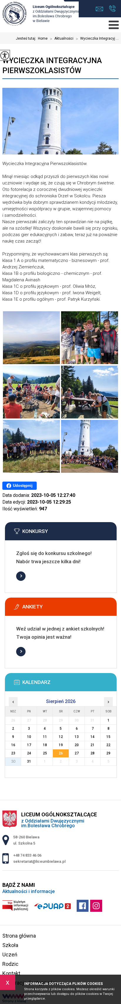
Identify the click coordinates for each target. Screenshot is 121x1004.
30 (13, 761)
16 (13, 745)
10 (29, 737)
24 (29, 753)
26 (61, 753)
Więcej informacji (21, 576)
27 (77, 753)
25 (45, 753)
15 (108, 737)
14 (92, 737)
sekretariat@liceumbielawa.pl (101, 9)
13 (77, 737)
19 (61, 745)
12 (61, 737)
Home (43, 38)
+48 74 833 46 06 (112, 9)
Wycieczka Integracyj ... (97, 39)
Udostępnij (23, 485)
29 (108, 753)
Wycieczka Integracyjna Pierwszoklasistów (52, 65)
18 (45, 745)
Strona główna (19, 936)
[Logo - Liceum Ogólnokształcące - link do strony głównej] (40, 14)
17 (29, 745)
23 (13, 753)
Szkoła (10, 945)
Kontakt (11, 973)
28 (92, 753)
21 (92, 745)
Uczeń (9, 954)
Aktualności (61, 39)
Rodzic (10, 964)
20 (77, 745)
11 (45, 737)
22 (108, 745)
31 (29, 761)
